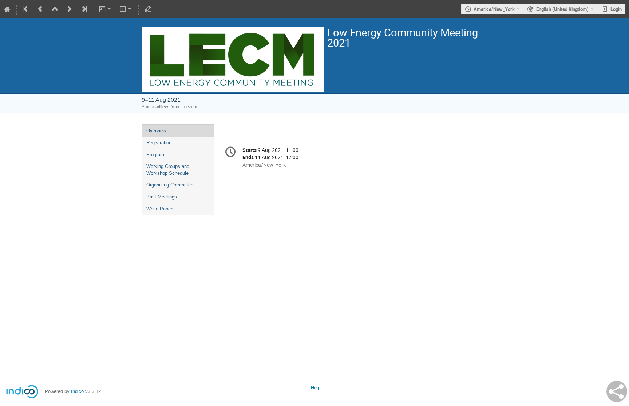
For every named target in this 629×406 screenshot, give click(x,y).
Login (616, 9)
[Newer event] (69, 9)
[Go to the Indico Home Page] (7, 9)
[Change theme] (126, 9)
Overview (156, 130)
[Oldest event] (26, 9)
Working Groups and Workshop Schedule (167, 170)
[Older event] (40, 9)
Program (155, 154)
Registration (158, 142)
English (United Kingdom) (562, 9)
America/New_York (494, 9)
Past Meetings (161, 197)
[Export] (105, 9)
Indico (77, 391)
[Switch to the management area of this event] (148, 9)
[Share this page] (616, 391)
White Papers (160, 209)
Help (315, 388)
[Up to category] (55, 9)
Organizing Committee (169, 185)
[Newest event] (83, 9)
